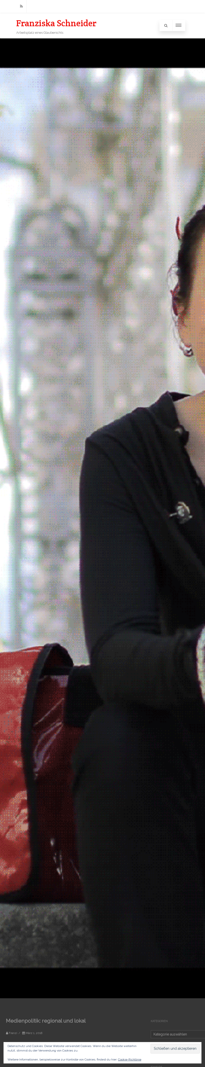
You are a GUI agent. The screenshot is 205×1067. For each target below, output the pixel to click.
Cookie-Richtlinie (129, 1059)
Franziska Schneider (56, 23)
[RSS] (21, 6)
